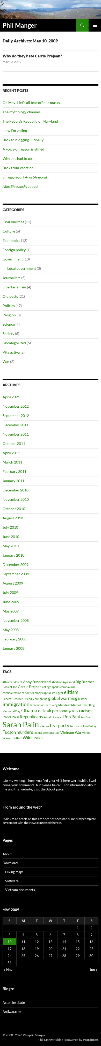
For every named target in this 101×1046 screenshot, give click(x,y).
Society (8, 333)
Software (12, 881)
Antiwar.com (12, 1012)
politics (73, 711)
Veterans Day (51, 732)
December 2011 (15, 425)
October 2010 (14, 508)
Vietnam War (71, 732)
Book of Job (10, 687)
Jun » (93, 970)
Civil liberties (13, 222)
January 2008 (13, 648)
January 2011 (13, 481)
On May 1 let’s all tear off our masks (31, 102)
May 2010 (11, 546)
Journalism (11, 277)
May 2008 (11, 629)
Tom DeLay (90, 726)
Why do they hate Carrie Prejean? (32, 56)
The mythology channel (21, 112)
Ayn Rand (69, 682)
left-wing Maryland (58, 705)
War (6, 361)
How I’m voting (15, 130)
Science (9, 324)
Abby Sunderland (37, 681)
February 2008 (14, 639)
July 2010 (10, 527)
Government (13, 259)
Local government (21, 268)
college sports (51, 687)
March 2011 (12, 462)
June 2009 (11, 602)
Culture (9, 231)
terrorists (76, 726)
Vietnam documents (20, 890)
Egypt (59, 692)
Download (10, 863)
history (82, 698)
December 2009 (15, 564)
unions (38, 732)
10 (10, 942)
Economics (11, 240)
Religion (9, 315)
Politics (9, 305)
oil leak (44, 710)
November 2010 (16, 499)
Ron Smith (87, 717)
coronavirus (67, 687)
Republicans (31, 716)
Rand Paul (11, 717)
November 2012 (16, 406)
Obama (29, 710)
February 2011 (14, 471)
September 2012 (16, 415)
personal (60, 710)
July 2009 (10, 592)
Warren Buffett (12, 738)
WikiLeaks (32, 737)
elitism (71, 692)
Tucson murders (18, 732)
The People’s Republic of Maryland (30, 121)
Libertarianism (14, 287)
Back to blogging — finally (23, 140)
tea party (59, 725)
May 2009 (11, 611)
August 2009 (13, 583)
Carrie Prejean (29, 686)
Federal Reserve (13, 698)
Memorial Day (11, 711)
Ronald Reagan (53, 717)
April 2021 (11, 397)
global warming (62, 698)
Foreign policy (14, 250)
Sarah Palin (21, 724)
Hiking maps (14, 872)
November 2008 (16, 620)
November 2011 (16, 434)
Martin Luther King (83, 705)
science (44, 726)
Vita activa (11, 352)
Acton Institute (14, 1002)
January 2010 (13, 555)
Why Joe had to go (17, 158)
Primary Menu (95, 25)
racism (85, 710)
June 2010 (11, 536)
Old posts (10, 296)
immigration (16, 704)
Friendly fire (31, 698)
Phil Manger (20, 25)
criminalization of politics (18, 692)
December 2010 (15, 490)
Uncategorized (14, 343)
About (7, 854)
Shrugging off (25, 177)
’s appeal (20, 186)
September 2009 (16, 574)
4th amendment (12, 682)
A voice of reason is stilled (23, 149)
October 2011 (14, 443)
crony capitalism (45, 692)
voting (86, 732)
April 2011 (11, 453)
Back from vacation (18, 168)
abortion (57, 682)
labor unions (38, 705)
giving (43, 698)
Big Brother (85, 681)
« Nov (8, 970)
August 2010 (13, 518)
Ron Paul (71, 716)
